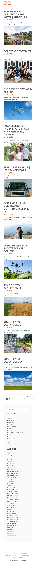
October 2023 (12, 521)
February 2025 (12, 489)
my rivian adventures (15, 432)
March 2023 (11, 535)
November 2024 (12, 495)
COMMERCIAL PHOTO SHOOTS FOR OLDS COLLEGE (16, 248)
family (9, 430)
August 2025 (11, 477)
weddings (10, 444)
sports (9, 440)
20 (24, 399)
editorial (10, 424)
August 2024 (11, 501)
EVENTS (22, 553)
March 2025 (11, 487)
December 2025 (12, 470)
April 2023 (10, 533)
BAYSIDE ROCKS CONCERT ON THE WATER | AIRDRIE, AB (15, 14)
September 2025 (12, 475)
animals (10, 419)
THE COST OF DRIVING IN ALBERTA (18, 90)
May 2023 (10, 531)
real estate (11, 438)
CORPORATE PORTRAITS (17, 51)
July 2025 (10, 479)
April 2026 (10, 462)
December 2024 (12, 493)
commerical (11, 421)
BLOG (28, 555)
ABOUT (14, 557)
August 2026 (11, 454)
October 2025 (12, 473)
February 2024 (12, 513)
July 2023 (10, 527)
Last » (32, 400)
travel (9, 442)
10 (21, 399)
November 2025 (12, 471)
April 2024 (10, 509)
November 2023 (12, 519)
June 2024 (10, 505)
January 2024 (12, 515)
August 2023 (11, 525)
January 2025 (12, 491)
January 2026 (12, 468)
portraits (10, 436)
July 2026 (10, 456)
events (9, 428)
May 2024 (10, 507)
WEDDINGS (7, 555)
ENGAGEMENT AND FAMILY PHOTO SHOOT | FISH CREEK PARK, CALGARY (17, 130)
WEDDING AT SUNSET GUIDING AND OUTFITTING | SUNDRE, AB (16, 207)
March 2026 (11, 464)
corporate (11, 423)
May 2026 (10, 460)
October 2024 (12, 497)
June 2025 (10, 481)
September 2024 (12, 499)
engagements (12, 426)
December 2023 (12, 517)
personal (10, 434)
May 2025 (10, 483)
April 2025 (10, 485)
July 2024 (10, 503)
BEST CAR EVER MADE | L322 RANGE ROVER (17, 169)
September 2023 (12, 523)
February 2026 (12, 466)
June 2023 (10, 529)
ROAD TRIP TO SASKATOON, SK (13, 287)
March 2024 (11, 511)
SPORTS (24, 555)
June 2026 (10, 458)
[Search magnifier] (28, 409)
